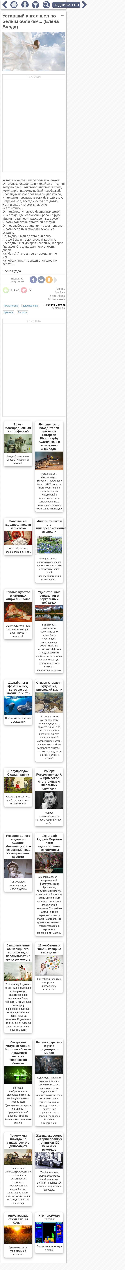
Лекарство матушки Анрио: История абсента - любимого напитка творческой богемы (18, 1053)
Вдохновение (30, 305)
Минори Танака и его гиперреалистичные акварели (51, 526)
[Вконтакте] (41, 279)
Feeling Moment (55, 304)
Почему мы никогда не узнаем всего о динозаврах (18, 1141)
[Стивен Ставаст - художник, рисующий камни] (49, 712)
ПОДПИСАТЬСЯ (66, 5)
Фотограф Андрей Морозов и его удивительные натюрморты (49, 842)
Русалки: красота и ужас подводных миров (49, 1047)
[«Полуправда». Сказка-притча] (18, 792)
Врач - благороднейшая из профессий (18, 428)
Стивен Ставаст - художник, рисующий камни (49, 686)
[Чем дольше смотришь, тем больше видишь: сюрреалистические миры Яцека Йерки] (84, 7)
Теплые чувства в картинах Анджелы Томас (18, 595)
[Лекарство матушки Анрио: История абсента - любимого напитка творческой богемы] (18, 1083)
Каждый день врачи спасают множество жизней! (18, 459)
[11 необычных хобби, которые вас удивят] (49, 974)
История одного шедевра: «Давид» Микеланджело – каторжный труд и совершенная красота (18, 846)
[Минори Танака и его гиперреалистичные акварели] (49, 554)
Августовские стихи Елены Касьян (18, 1219)
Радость (22, 312)
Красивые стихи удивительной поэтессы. (18, 1251)
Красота (8, 312)
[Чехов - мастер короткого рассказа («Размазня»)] (4, 7)
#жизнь (61, 289)
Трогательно (11, 305)
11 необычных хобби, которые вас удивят (49, 949)
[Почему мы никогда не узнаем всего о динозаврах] (18, 1163)
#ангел (61, 299)
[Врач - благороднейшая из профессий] (18, 451)
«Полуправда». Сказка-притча (18, 772)
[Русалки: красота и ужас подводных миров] (49, 1073)
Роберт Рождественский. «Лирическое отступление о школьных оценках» (49, 779)
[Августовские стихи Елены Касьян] (18, 1243)
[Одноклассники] (49, 279)
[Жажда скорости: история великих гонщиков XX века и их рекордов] (49, 1167)
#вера (61, 296)
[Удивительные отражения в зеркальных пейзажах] (49, 620)
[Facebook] (33, 279)
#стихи (52, 299)
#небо (53, 296)
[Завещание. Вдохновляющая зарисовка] (18, 544)
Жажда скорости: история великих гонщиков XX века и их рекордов (49, 1142)
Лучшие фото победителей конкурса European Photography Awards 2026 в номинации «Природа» (49, 437)
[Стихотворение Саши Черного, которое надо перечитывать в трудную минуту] (18, 980)
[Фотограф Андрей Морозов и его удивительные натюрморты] (49, 872)
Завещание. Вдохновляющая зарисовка (18, 524)
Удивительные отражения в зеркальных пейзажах (49, 597)
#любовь (60, 292)
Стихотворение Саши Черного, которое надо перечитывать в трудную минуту (18, 952)
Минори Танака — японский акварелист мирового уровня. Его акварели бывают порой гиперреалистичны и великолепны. (49, 569)
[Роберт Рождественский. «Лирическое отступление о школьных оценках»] (49, 808)
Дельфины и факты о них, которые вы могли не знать (18, 688)
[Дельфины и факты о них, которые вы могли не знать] (18, 713)
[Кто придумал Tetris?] (49, 1242)
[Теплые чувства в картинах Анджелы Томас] (18, 621)
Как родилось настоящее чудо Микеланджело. (18, 885)
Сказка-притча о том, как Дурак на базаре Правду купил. (18, 800)
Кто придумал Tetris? (49, 1217)
